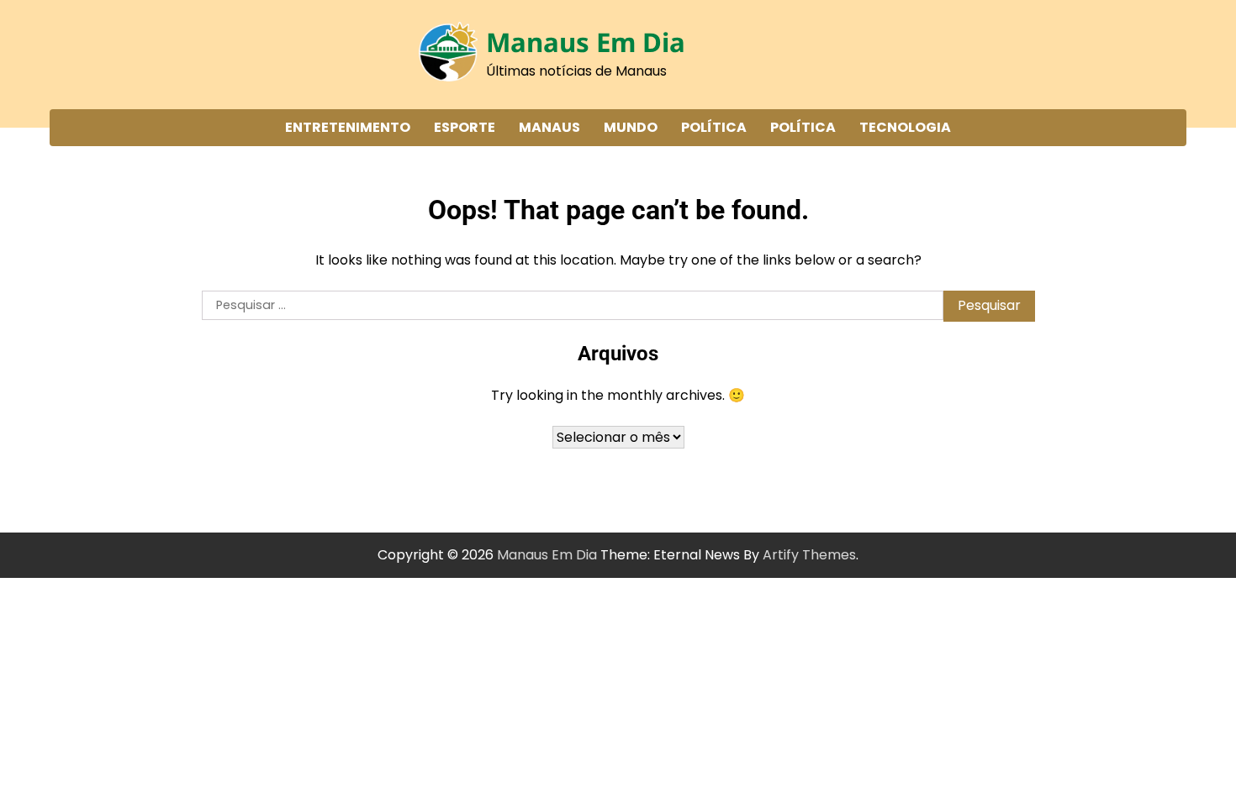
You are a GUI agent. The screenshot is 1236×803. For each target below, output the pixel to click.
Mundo (631, 127)
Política (714, 127)
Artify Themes (809, 554)
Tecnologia (905, 127)
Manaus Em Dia (585, 42)
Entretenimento (347, 127)
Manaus (549, 127)
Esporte (464, 127)
